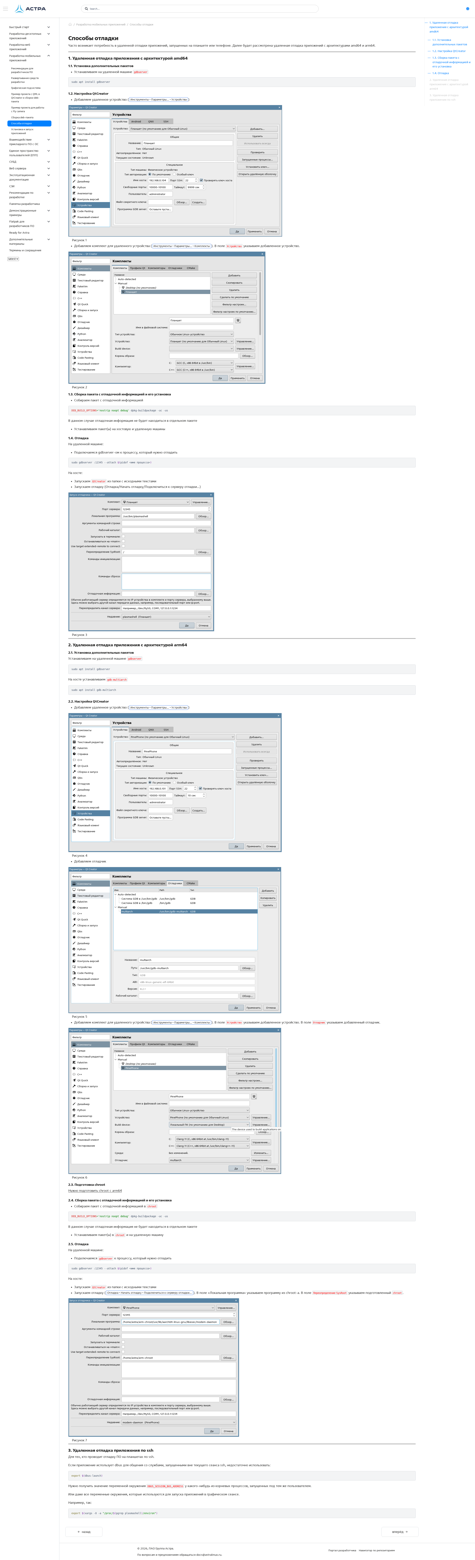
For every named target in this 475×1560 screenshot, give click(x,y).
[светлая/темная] (469, 8)
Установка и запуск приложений (22, 131)
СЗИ (11, 186)
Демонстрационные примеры (22, 213)
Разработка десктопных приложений (25, 36)
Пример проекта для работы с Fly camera (27, 109)
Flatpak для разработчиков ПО (21, 224)
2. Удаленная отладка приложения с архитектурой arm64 (449, 84)
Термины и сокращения (25, 250)
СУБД (12, 161)
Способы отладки (21, 123)
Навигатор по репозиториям (377, 1550)
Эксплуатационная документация (22, 177)
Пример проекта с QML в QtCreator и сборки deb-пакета (25, 98)
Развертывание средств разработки (25, 80)
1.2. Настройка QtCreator (449, 51)
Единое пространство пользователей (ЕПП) (23, 153)
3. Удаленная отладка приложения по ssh (444, 97)
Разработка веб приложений (19, 47)
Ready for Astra (19, 232)
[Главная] (70, 24)
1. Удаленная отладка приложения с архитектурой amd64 (449, 27)
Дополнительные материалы (21, 241)
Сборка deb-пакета (22, 117)
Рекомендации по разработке (21, 195)
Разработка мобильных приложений (25, 58)
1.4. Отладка (441, 73)
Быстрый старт (19, 27)
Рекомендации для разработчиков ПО (22, 70)
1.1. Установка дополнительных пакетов (450, 42)
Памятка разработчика (24, 203)
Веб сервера (17, 168)
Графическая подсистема (25, 88)
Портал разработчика (342, 1550)
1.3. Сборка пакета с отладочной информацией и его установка (452, 62)
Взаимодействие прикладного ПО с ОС (23, 142)
